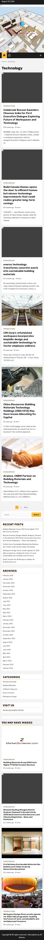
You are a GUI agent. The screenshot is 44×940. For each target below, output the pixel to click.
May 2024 (6, 653)
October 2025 (8, 590)
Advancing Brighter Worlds (13, 710)
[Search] (40, 55)
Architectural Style (9, 682)
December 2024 (8, 627)
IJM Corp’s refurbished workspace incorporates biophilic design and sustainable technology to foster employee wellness (19, 339)
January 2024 (8, 668)
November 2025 (9, 587)
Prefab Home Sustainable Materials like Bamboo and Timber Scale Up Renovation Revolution (21, 866)
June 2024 (6, 650)
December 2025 (8, 583)
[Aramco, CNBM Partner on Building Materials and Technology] (22, 453)
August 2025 (7, 598)
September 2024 (9, 638)
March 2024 (7, 661)
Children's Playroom (10, 689)
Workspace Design (9, 106)
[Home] (4, 55)
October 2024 (8, 635)
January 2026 (8, 579)
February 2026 (8, 575)
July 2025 (6, 601)
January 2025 (8, 624)
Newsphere (32, 935)
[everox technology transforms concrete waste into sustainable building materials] (22, 242)
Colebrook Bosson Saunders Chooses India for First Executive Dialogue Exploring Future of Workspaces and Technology (21, 116)
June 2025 (6, 605)
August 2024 (7, 642)
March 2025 (7, 616)
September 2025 (9, 594)
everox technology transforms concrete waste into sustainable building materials (20, 269)
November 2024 (9, 631)
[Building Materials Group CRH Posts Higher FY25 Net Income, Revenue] (22, 741)
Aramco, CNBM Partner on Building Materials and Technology (19, 479)
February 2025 (8, 620)
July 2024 (6, 646)
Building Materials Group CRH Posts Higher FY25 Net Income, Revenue (20, 763)
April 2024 (6, 657)
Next (26, 507)
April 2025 (6, 613)
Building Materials (9, 183)
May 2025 (6, 609)
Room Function (8, 693)
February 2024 (8, 664)
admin (19, 127)
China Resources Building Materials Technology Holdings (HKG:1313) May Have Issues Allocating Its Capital (19, 411)
